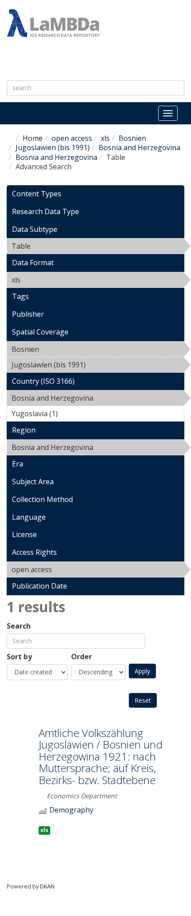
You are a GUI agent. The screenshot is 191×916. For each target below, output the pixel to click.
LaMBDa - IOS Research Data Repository (83, 60)
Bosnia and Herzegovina (139, 147)
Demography (71, 810)
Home (33, 138)
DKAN (47, 886)
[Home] (53, 23)
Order (81, 656)
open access (72, 138)
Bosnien (132, 138)
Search (19, 626)
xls (105, 138)
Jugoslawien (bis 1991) (53, 147)
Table (54, 246)
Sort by (19, 656)
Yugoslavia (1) (71, 413)
